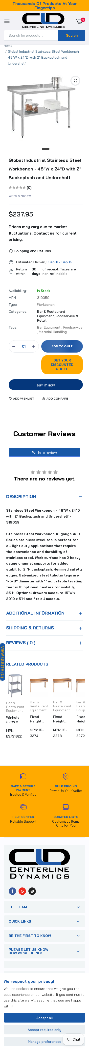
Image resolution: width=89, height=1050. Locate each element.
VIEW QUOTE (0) (2, 662)
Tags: (13, 327)
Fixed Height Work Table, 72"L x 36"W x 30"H (59, 719)
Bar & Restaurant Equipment (15, 707)
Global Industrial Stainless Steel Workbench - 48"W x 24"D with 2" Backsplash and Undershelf (45, 168)
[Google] (22, 891)
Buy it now (46, 385)
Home (8, 45)
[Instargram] (32, 891)
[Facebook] (12, 891)
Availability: (18, 290)
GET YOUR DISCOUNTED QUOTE (62, 364)
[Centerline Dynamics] (43, 21)
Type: (13, 304)
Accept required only (44, 1029)
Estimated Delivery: (31, 262)
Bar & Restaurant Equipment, (51, 313)
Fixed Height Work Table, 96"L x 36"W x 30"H (36, 719)
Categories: (18, 311)
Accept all (44, 1018)
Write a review (20, 196)
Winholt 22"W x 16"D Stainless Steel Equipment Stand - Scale (15, 719)
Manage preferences (44, 1041)
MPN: (13, 297)
